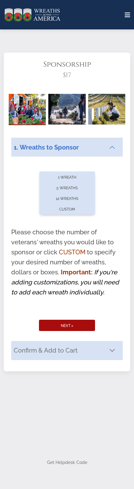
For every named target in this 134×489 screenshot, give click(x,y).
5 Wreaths (67, 275)
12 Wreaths (67, 286)
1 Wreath (67, 265)
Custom (67, 297)
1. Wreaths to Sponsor (46, 235)
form (77, 305)
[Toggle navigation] (127, 15)
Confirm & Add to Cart (46, 438)
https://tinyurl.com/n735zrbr (47, 315)
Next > (67, 413)
